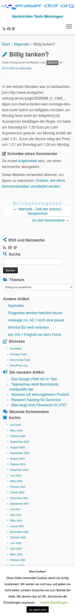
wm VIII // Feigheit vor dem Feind (34, 334)
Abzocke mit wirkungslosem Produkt (40, 394)
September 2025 (19, 441)
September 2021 (19, 503)
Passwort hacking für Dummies (36, 399)
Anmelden (16, 348)
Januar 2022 (17, 492)
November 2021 (19, 498)
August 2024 (17, 458)
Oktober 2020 (18, 537)
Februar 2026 (17, 436)
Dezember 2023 (19, 470)
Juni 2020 (15, 543)
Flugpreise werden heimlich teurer (35, 312)
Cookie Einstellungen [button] (54, 602)
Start (6, 43)
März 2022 (16, 481)
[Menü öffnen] (69, 27)
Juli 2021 (15, 509)
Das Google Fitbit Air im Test (34, 378)
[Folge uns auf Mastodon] (14, 28)
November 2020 (19, 532)
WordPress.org (18, 365)
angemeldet (27, 160)
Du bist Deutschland (50, 220)
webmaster (26, 68)
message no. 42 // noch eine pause (36, 319)
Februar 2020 (17, 560)
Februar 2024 (17, 464)
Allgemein (22, 43)
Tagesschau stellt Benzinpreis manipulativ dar (34, 386)
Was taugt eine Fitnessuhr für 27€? (39, 404)
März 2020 (16, 554)
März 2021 (16, 520)
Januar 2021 (17, 526)
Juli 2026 (15, 425)
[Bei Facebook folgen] (9, 28)
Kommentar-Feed (20, 360)
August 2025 (17, 447)
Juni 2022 (15, 475)
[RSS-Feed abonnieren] (5, 28)
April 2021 (16, 515)
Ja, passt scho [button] (37, 609)
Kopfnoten (16, 305)
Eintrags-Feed (18, 354)
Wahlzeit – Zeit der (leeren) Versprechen (37, 211)
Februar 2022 (17, 486)
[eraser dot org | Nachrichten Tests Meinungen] (37, 7)
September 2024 (19, 453)
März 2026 (16, 430)
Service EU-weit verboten (28, 327)
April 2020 (16, 548)
